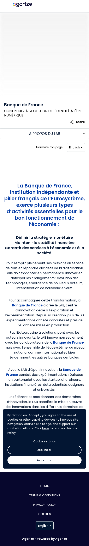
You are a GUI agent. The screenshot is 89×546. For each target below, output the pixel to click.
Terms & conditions (44, 495)
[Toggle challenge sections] (44, 134)
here (45, 428)
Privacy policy (44, 505)
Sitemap (44, 486)
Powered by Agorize (52, 539)
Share (77, 122)
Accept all (44, 460)
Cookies (44, 514)
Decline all (44, 450)
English (74, 147)
